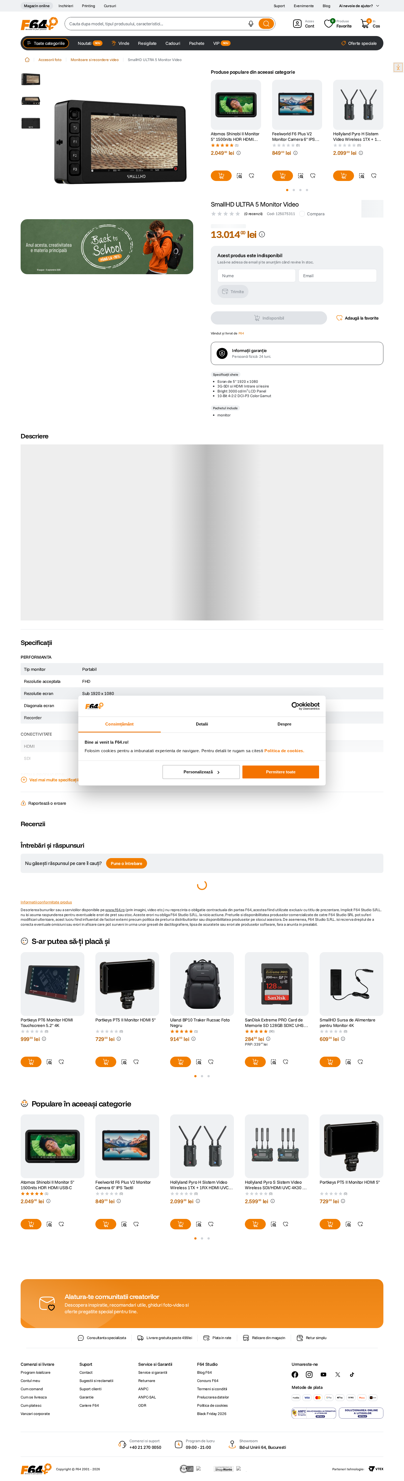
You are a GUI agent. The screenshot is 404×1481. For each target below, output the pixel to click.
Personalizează (198, 772)
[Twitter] (337, 1374)
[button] (251, 23)
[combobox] (170, 23)
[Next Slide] (383, 104)
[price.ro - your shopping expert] (203, 1469)
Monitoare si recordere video (95, 59)
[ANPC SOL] (361, 1413)
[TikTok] (352, 1374)
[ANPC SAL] (314, 1413)
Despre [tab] (285, 724)
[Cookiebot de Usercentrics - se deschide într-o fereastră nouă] (296, 706)
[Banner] (107, 246)
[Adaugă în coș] (221, 176)
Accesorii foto (50, 59)
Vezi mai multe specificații (53, 691)
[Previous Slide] (210, 104)
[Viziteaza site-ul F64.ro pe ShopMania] (224, 1469)
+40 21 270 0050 (145, 1447)
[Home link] (27, 59)
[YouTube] (323, 1374)
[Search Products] (266, 23)
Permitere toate (280, 772)
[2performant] (244, 1469)
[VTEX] (376, 1469)
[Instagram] (309, 1374)
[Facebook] (295, 1374)
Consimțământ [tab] (119, 724)
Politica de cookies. (284, 751)
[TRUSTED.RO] (186, 1469)
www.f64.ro (115, 821)
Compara (315, 213)
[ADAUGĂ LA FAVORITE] (251, 175)
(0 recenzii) (253, 213)
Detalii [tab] (202, 724)
